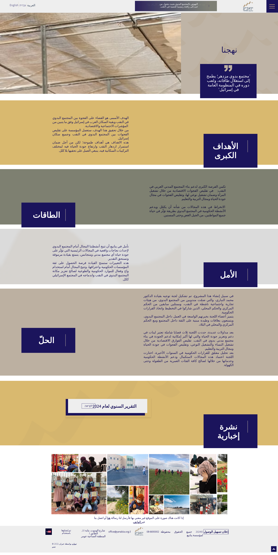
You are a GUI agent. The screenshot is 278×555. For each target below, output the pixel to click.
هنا (108, 518)
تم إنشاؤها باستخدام (66, 532)
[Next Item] (222, 484)
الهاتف (137, 522)
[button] (272, 6)
